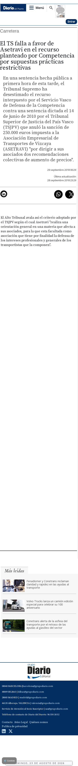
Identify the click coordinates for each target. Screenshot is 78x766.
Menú (40, 8)
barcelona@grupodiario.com (38, 686)
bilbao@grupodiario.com (31, 691)
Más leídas (14, 571)
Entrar (71, 21)
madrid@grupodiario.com (33, 697)
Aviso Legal (21, 722)
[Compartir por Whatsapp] (58, 194)
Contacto (7, 722)
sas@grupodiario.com (56, 708)
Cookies (9, 760)
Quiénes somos (38, 722)
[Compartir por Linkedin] (4, 194)
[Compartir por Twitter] (69, 194)
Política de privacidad (14, 726)
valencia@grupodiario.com (45, 703)
